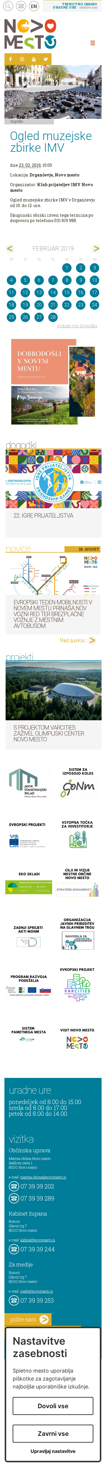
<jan (10, 248)
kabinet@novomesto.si (37, 1240)
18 (11, 305)
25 (11, 317)
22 (66, 305)
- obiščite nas (75, 5)
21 (53, 305)
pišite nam (23, 1319)
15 (66, 292)
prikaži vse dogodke (77, 326)
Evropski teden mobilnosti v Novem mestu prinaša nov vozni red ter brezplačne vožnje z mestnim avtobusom (53, 614)
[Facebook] (10, 59)
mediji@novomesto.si (36, 1291)
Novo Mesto (44, 34)
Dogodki (16, 121)
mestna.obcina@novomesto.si (43, 1177)
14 (53, 292)
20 (39, 305)
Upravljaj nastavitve (53, 1451)
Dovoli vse (53, 1406)
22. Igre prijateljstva (43, 515)
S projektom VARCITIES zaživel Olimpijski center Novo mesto (49, 733)
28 (53, 317)
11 (11, 292)
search (8, 6)
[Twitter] (46, 59)
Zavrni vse (53, 1433)
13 (39, 292)
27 (39, 317)
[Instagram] (22, 59)
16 (80, 292)
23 (80, 305)
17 (94, 292)
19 (25, 305)
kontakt (21, 6)
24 (94, 305)
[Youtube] (34, 59)
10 (94, 280)
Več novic (72, 640)
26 (25, 317)
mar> (95, 248)
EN (34, 6)
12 (25, 292)
